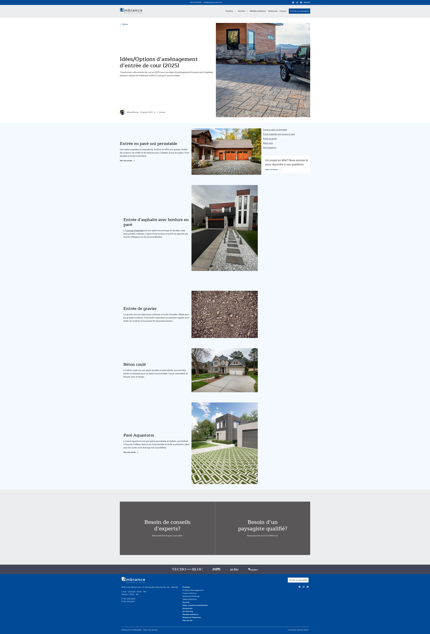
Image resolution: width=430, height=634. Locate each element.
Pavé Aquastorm (269, 147)
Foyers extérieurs (190, 593)
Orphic (306, 630)
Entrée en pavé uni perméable (275, 129)
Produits (230, 11)
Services (241, 11)
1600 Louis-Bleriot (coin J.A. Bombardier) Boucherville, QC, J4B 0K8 (149, 587)
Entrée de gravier (270, 138)
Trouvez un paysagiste (299, 11)
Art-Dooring (188, 611)
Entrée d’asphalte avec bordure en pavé (279, 134)
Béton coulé (268, 143)
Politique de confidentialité (131, 630)
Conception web (294, 630)
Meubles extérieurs (258, 11)
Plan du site (187, 620)
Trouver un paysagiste (298, 580)
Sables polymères (190, 599)
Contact (283, 11)
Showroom (272, 11)
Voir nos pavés (126, 160)
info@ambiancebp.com (213, 2)
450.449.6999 (195, 2)
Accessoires (187, 608)
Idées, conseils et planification (195, 605)
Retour (125, 24)
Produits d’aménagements (193, 590)
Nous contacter (271, 169)
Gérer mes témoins (150, 630)
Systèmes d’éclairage (191, 596)
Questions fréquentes (192, 617)
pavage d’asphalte (135, 230)
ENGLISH (307, 2)
